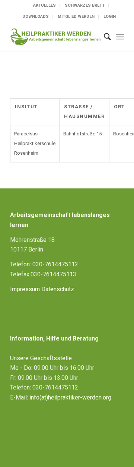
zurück (21, 78)
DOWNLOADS (35, 16)
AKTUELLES (44, 5)
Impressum (25, 289)
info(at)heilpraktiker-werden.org (70, 397)
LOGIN (109, 16)
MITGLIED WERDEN (76, 16)
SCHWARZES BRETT (85, 5)
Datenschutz (57, 289)
